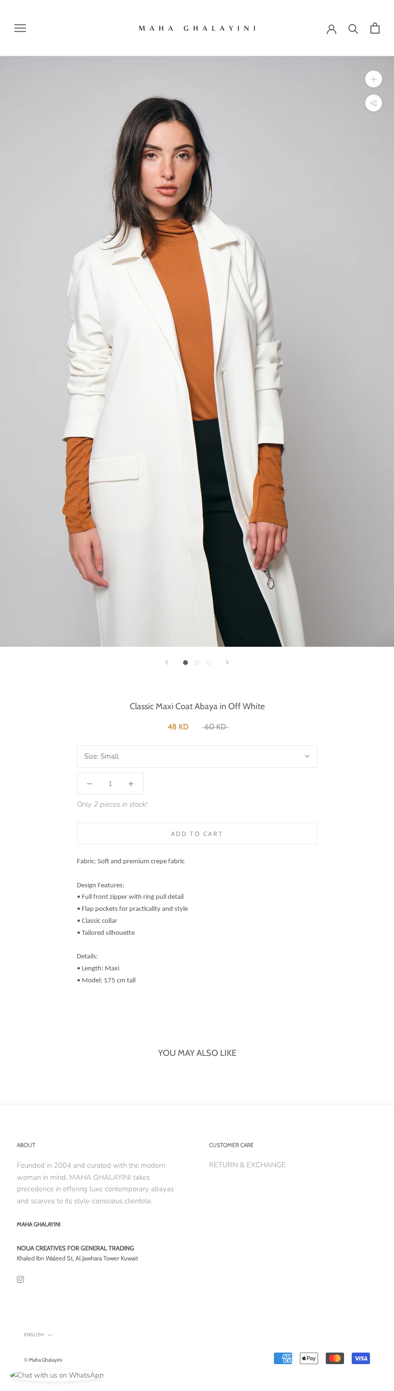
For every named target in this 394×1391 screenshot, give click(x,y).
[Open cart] (375, 28)
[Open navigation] (20, 28)
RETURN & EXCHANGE (247, 1165)
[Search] (353, 28)
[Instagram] (20, 1279)
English (34, 1334)
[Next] (227, 662)
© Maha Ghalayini (43, 1359)
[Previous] (166, 662)
